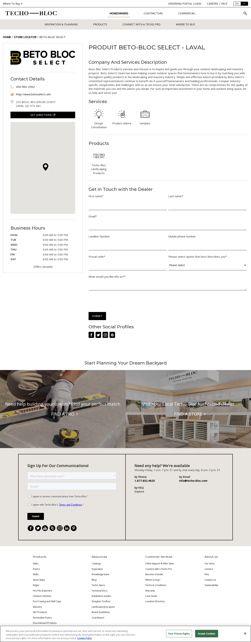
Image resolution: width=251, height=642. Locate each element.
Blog (94, 579)
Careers (209, 569)
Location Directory (155, 601)
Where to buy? (152, 579)
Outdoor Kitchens (42, 596)
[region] (125, 634)
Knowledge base (100, 574)
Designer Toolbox (101, 601)
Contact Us (210, 579)
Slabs (35, 563)
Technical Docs (99, 590)
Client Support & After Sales (159, 563)
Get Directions (41, 115)
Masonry (37, 606)
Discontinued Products (45, 623)
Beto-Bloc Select (52, 37)
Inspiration (97, 569)
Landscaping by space (103, 606)
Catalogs (96, 563)
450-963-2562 (25, 87)
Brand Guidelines (101, 612)
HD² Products (40, 612)
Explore (139, 491)
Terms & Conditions (155, 585)
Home (7, 37)
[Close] (245, 633)
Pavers (36, 569)
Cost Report (98, 617)
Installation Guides (101, 596)
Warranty (150, 590)
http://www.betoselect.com (33, 94)
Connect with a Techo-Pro (141, 24)
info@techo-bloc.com (193, 480)
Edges (36, 585)
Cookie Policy (84, 638)
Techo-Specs (98, 585)
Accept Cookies (206, 633)
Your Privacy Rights (179, 633)
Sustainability (211, 585)
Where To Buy (11, 3)
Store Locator (25, 37)
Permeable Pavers (42, 617)
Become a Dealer (154, 574)
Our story (209, 563)
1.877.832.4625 (145, 480)
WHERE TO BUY (185, 24)
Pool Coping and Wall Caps (47, 601)
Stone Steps (39, 579)
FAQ (207, 574)
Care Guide (151, 596)
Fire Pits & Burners (42, 590)
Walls (35, 574)
